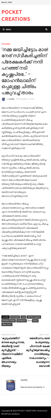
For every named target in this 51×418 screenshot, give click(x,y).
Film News (5, 44)
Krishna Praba (8, 320)
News (35, 320)
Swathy (12, 99)
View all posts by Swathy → (33, 387)
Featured (15, 317)
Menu (8, 29)
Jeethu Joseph (34, 317)
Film (23, 317)
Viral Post (6, 324)
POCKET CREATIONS (15, 15)
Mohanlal (21, 320)
